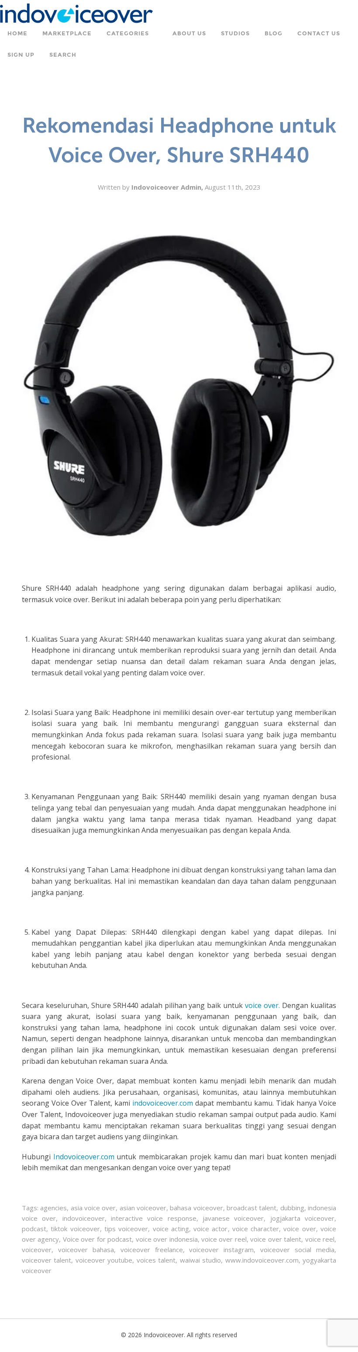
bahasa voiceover (196, 1207)
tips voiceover (126, 1228)
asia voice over (93, 1207)
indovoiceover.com (162, 1103)
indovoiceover (83, 1218)
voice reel (319, 1239)
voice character (255, 1228)
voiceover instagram (221, 1249)
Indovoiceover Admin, (168, 187)
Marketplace (67, 33)
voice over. (262, 1005)
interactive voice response (153, 1218)
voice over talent (275, 1239)
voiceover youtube (104, 1260)
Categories (128, 33)
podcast (34, 1228)
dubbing (292, 1207)
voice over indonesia (167, 1239)
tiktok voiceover (75, 1228)
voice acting (171, 1228)
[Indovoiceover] (76, 12)
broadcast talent (251, 1207)
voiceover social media (297, 1249)
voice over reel (224, 1239)
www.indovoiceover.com (262, 1260)
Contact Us (318, 33)
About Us (189, 33)
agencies (53, 1207)
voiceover (37, 1249)
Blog (273, 33)
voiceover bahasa (86, 1249)
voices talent (156, 1260)
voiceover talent (46, 1260)
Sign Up (20, 54)
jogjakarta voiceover (302, 1218)
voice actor (210, 1228)
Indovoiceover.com (83, 1156)
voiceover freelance (151, 1249)
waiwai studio (200, 1260)
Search (62, 54)
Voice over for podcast (97, 1239)
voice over (299, 1228)
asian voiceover (143, 1207)
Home (17, 33)
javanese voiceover (233, 1218)
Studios (235, 33)
